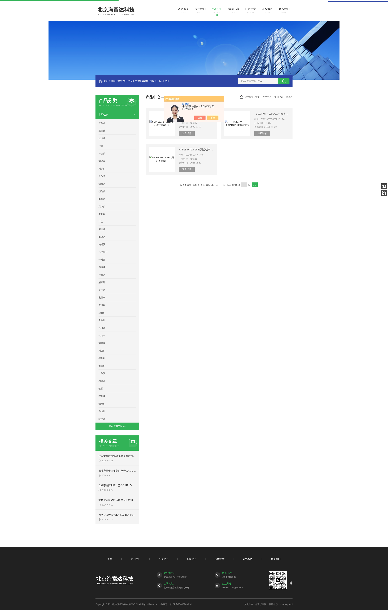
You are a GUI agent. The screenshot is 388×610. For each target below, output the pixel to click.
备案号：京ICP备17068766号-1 (176, 604)
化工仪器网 (260, 604)
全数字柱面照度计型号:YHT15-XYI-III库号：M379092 (127, 485)
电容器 (102, 199)
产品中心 (267, 97)
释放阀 (102, 176)
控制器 (102, 358)
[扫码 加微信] (384, 193)
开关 (101, 221)
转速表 (102, 335)
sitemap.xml (286, 604)
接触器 (102, 274)
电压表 (102, 297)
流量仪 (102, 365)
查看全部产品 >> (117, 426)
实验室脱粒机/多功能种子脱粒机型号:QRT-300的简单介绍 (130, 456)
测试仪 (102, 168)
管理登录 (273, 604)
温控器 (102, 411)
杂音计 (102, 123)
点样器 (102, 305)
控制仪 (102, 396)
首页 (257, 97)
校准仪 (102, 138)
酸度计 (102, 419)
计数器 (102, 373)
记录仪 (102, 403)
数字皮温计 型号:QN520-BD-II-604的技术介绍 (123, 515)
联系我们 (276, 559)
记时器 (102, 183)
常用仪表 (103, 114)
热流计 (102, 328)
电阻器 (102, 237)
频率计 (102, 282)
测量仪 (102, 343)
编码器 (102, 244)
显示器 (102, 290)
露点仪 (102, 206)
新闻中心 (191, 559)
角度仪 (102, 153)
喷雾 (101, 388)
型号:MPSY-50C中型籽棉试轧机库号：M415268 (143, 81)
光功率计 (103, 252)
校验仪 (102, 312)
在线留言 (248, 559)
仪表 (101, 146)
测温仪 (102, 350)
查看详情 (186, 133)
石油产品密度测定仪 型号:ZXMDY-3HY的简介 (123, 470)
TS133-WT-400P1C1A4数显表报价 (271, 113)
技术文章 (219, 559)
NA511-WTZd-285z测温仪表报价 (196, 149)
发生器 (102, 320)
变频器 (102, 214)
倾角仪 (102, 191)
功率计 (102, 381)
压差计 (102, 130)
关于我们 (135, 559)
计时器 (102, 259)
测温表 (102, 161)
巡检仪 (102, 229)
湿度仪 (102, 267)
